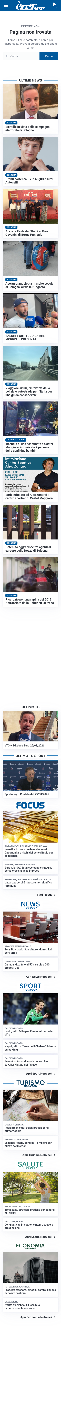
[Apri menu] (6, 5)
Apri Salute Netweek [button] (38, 1236)
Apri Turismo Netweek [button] (37, 1155)
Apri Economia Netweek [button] (36, 1317)
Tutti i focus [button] (44, 894)
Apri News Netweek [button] (39, 976)
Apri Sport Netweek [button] (39, 1073)
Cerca (49, 56)
